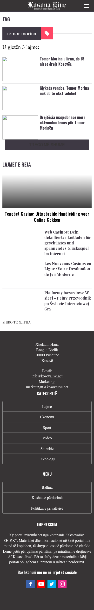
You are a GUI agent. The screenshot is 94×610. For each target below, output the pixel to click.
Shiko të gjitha (16, 322)
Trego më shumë (47, 145)
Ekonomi (47, 416)
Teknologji (47, 458)
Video (47, 437)
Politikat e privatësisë (47, 508)
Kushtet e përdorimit (47, 497)
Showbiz (47, 448)
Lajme (47, 406)
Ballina (47, 487)
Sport (47, 427)
